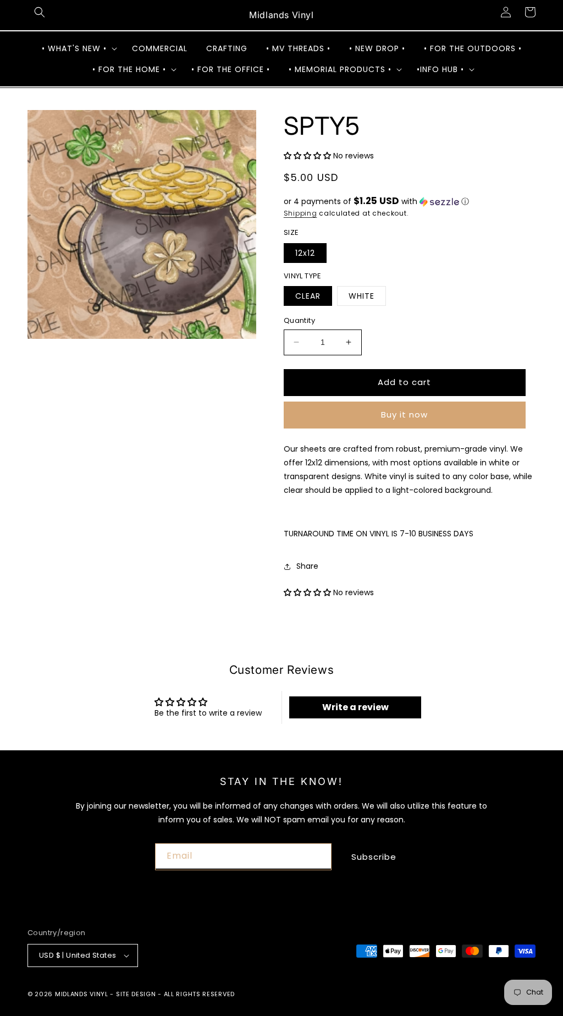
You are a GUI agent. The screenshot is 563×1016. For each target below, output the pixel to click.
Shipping (300, 213)
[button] (39, 12)
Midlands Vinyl (81, 994)
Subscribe (373, 857)
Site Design (136, 994)
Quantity (299, 320)
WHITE (361, 295)
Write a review (355, 707)
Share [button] (307, 566)
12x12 (305, 253)
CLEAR (308, 295)
